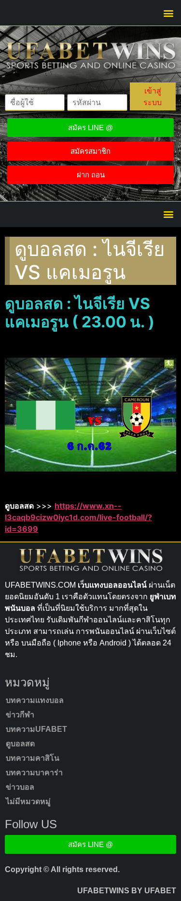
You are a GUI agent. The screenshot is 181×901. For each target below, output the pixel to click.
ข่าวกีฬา (20, 715)
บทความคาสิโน (32, 758)
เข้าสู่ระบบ (152, 96)
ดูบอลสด (20, 744)
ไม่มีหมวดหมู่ (28, 801)
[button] (168, 13)
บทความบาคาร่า (34, 772)
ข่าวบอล (20, 787)
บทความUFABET (36, 729)
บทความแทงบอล (35, 700)
